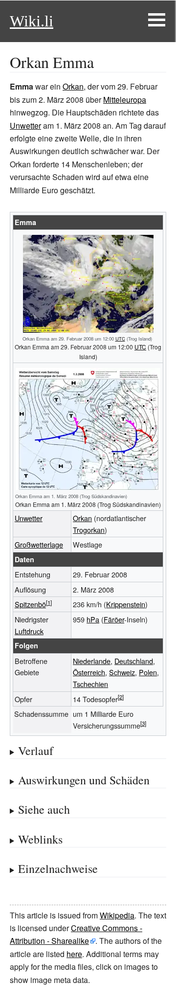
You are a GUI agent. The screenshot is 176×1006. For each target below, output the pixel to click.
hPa (93, 619)
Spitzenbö (30, 604)
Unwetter (25, 125)
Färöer (114, 619)
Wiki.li (31, 21)
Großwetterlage (39, 544)
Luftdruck (29, 631)
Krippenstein (125, 604)
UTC (120, 338)
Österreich (89, 672)
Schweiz (122, 672)
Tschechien (90, 684)
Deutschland (133, 661)
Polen (148, 672)
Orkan (73, 86)
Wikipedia (117, 915)
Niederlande (91, 661)
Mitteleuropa (124, 99)
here (74, 954)
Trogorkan (89, 530)
